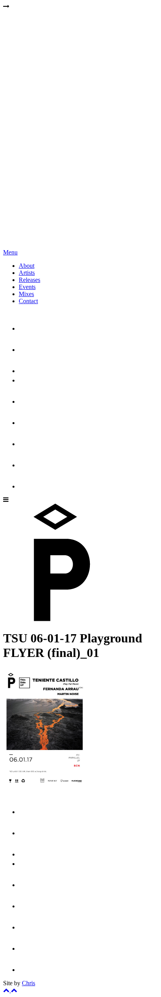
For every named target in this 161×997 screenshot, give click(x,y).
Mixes (26, 294)
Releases (29, 279)
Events (27, 287)
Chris (28, 983)
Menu (10, 252)
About (26, 265)
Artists (27, 272)
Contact (28, 301)
